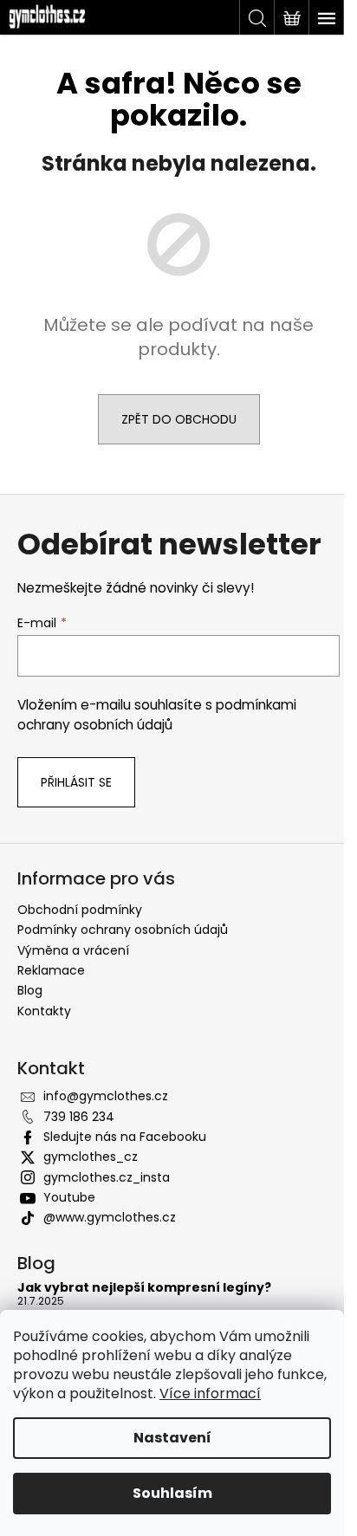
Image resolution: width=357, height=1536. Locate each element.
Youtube (69, 1197)
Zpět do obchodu (179, 419)
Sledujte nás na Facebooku (124, 1136)
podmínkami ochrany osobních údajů (156, 714)
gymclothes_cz (90, 1156)
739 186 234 (78, 1116)
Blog (29, 990)
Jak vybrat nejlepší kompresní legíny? (144, 1287)
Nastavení (172, 1438)
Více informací (210, 1393)
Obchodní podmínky (79, 909)
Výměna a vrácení (73, 950)
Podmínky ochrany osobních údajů (122, 929)
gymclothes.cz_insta (106, 1177)
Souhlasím (172, 1493)
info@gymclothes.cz (105, 1096)
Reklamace (51, 970)
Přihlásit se (76, 782)
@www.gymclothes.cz (109, 1217)
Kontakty (44, 1011)
